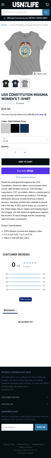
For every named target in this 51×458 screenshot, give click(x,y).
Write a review (25, 299)
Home (4, 25)
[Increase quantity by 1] (25, 152)
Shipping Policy (38, 444)
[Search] (46, 12)
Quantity (4, 146)
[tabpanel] (25, 334)
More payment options (25, 177)
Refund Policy (23, 444)
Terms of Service (25, 447)
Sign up (41, 427)
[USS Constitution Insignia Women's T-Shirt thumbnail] (5, 83)
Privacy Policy (9, 444)
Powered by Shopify (25, 453)
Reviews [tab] (10, 310)
